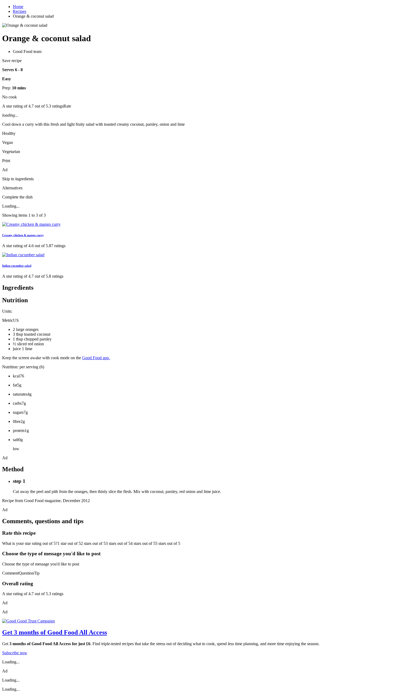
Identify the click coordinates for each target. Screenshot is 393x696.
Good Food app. (96, 357)
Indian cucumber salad (16, 265)
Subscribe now (14, 653)
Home (18, 6)
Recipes (19, 11)
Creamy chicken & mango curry (23, 235)
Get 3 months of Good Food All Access (54, 632)
